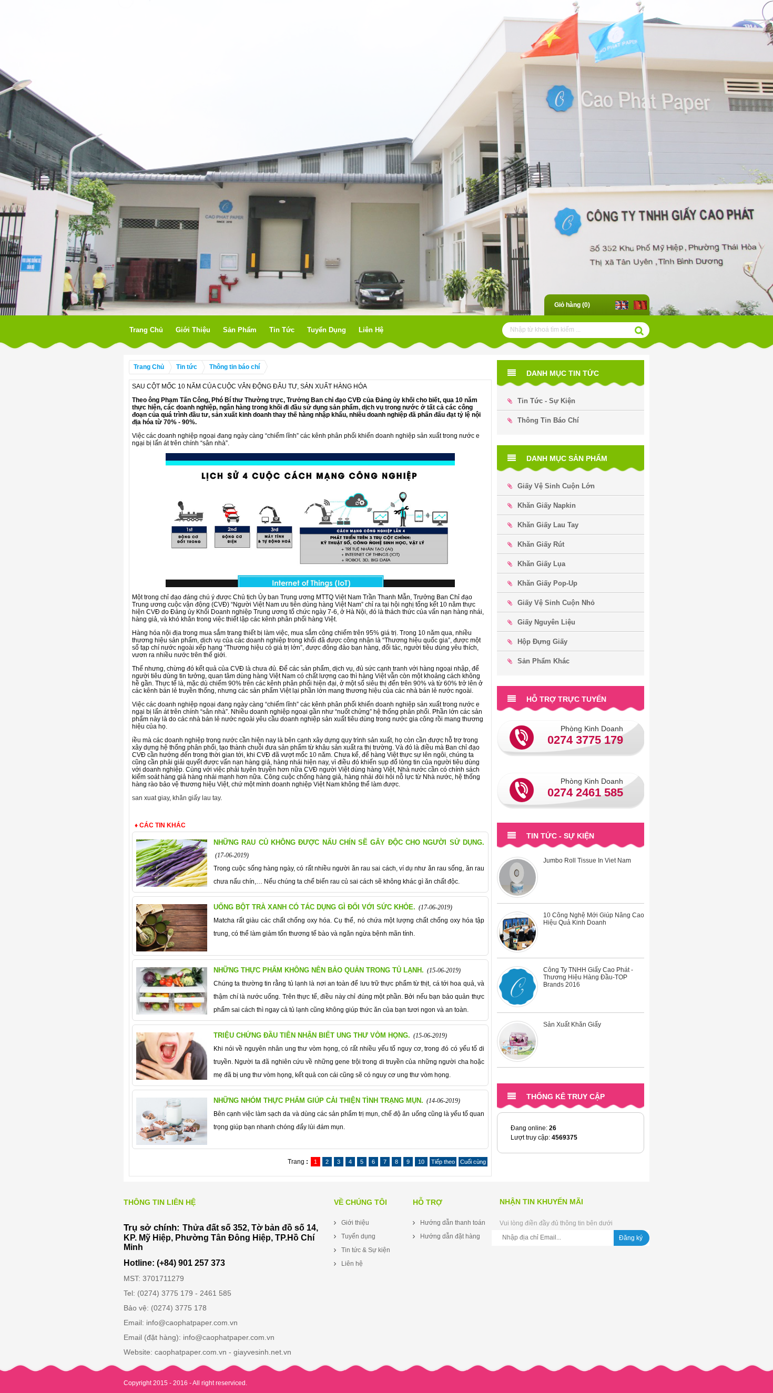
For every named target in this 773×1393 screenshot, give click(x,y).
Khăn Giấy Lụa (541, 564)
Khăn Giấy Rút (540, 544)
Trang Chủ (146, 330)
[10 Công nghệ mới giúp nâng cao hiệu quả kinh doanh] (517, 880)
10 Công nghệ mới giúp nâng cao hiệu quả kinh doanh (593, 866)
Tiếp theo (443, 1162)
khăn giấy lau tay (196, 798)
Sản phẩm (240, 330)
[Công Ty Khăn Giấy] (517, 1044)
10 (421, 1162)
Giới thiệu (193, 330)
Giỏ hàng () (572, 305)
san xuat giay (150, 798)
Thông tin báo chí (234, 367)
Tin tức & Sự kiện (365, 1250)
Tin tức (281, 330)
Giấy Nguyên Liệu (546, 622)
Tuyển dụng (326, 330)
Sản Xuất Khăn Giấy (572, 972)
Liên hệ (371, 330)
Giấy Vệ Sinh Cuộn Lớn (556, 486)
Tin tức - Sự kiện (546, 401)
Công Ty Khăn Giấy (570, 1027)
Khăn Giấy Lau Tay (547, 525)
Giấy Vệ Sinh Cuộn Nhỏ (556, 603)
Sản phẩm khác (543, 661)
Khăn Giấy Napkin (546, 505)
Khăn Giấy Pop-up (547, 583)
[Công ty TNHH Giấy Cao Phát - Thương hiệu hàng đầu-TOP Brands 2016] (517, 934)
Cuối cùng (473, 1162)
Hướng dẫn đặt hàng (450, 1236)
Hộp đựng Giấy (542, 642)
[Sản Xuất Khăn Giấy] (517, 989)
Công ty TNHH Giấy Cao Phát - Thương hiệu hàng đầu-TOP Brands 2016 (588, 925)
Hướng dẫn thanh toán (452, 1222)
